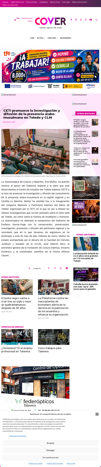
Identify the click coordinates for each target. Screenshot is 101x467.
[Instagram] (76, 20)
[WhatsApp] (86, 20)
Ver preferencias (50, 457)
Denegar (50, 450)
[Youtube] (90, 20)
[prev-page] (3, 358)
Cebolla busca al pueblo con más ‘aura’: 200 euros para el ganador (85, 286)
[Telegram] (66, 268)
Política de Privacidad (55, 463)
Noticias (41, 294)
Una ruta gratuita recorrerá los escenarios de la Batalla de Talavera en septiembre (82, 163)
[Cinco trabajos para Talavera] (53, 337)
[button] (97, 414)
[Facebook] (71, 20)
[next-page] (7, 358)
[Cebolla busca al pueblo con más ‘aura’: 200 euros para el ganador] (85, 274)
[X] (54, 268)
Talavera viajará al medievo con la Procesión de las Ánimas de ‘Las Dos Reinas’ (82, 151)
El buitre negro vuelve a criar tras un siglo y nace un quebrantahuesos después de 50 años (16, 303)
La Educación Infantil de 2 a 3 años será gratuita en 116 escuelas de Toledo (85, 257)
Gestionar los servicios (17, 436)
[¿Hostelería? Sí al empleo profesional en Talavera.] (17, 337)
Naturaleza (5, 294)
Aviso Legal (71, 463)
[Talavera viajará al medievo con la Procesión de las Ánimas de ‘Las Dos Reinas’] (95, 150)
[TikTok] (81, 20)
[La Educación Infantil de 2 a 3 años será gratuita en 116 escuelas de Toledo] (85, 244)
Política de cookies (36, 463)
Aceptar (50, 443)
